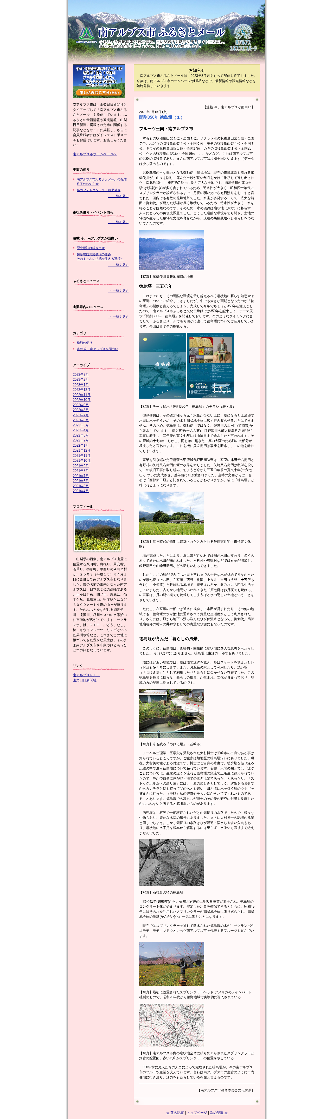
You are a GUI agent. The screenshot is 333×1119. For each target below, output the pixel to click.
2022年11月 (82, 395)
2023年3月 (81, 375)
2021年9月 (81, 466)
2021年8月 (81, 471)
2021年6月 (81, 481)
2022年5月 (81, 425)
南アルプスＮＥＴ (86, 675)
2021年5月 (81, 486)
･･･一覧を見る (118, 196)
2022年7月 (81, 415)
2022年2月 (81, 440)
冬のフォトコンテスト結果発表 (98, 190)
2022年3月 (81, 435)
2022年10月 (82, 400)
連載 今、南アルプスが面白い (97, 349)
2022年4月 (81, 430)
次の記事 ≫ (219, 1113)
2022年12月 (82, 390)
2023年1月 (81, 385)
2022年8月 (81, 410)
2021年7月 (81, 476)
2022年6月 (81, 420)
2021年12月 (82, 450)
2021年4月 (81, 491)
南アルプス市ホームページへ (95, 154)
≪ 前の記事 (175, 1113)
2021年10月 (82, 461)
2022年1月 (81, 445)
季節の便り (84, 342)
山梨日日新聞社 (85, 680)
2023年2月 (81, 379)
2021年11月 (82, 456)
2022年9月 (81, 405)
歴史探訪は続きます (91, 248)
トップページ (197, 1113)
